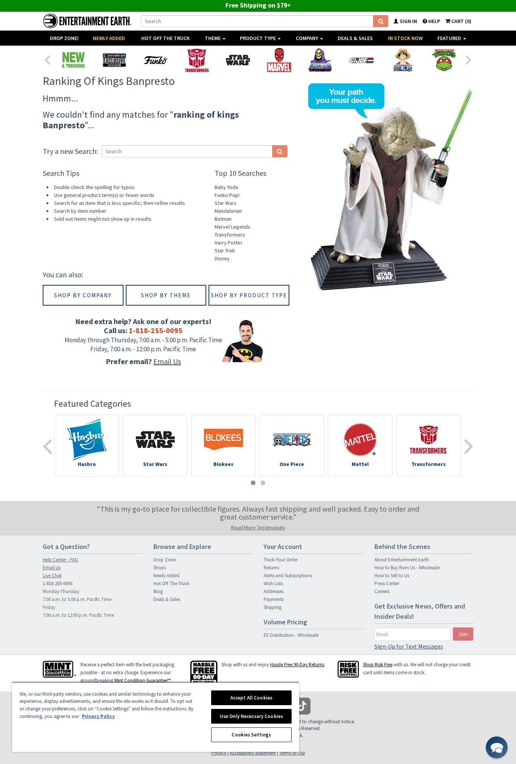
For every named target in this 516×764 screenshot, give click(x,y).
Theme (213, 38)
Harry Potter (229, 242)
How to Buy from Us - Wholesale (407, 567)
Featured (449, 38)
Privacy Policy (98, 716)
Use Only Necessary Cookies (251, 716)
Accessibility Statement (253, 753)
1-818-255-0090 (57, 583)
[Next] (468, 59)
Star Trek (225, 250)
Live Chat (52, 575)
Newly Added (109, 38)
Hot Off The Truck (165, 38)
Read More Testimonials (258, 527)
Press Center (386, 583)
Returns (271, 567)
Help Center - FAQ (60, 559)
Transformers (230, 234)
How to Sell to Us (391, 575)
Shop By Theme (166, 295)
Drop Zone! (64, 38)
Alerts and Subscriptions (288, 575)
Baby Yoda (226, 187)
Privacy (218, 753)
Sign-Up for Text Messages (408, 646)
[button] (497, 747)
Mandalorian (228, 211)
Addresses (273, 591)
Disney (222, 258)
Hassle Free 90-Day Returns (297, 664)
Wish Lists (273, 583)
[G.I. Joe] (361, 60)
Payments (274, 599)
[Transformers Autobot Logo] (196, 60)
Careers (381, 591)
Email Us (167, 361)
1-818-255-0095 (155, 330)
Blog (158, 591)
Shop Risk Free (377, 664)
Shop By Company (83, 295)
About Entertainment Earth (401, 559)
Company (307, 38)
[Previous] (47, 59)
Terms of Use (292, 753)
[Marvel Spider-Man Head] (279, 60)
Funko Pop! (227, 195)
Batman (223, 218)
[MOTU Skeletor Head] (320, 60)
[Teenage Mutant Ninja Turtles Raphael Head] (443, 60)
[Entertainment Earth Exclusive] (114, 60)
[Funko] (155, 60)
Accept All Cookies (251, 698)
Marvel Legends (232, 226)
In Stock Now (405, 38)
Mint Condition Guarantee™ (142, 680)
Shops (159, 567)
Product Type (258, 38)
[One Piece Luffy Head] (402, 60)
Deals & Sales (355, 38)
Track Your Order (281, 559)
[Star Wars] (237, 60)
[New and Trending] (73, 60)
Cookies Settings (251, 735)
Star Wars (225, 203)
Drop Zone (164, 559)
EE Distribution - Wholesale (291, 635)
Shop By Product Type (249, 295)
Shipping (272, 607)
